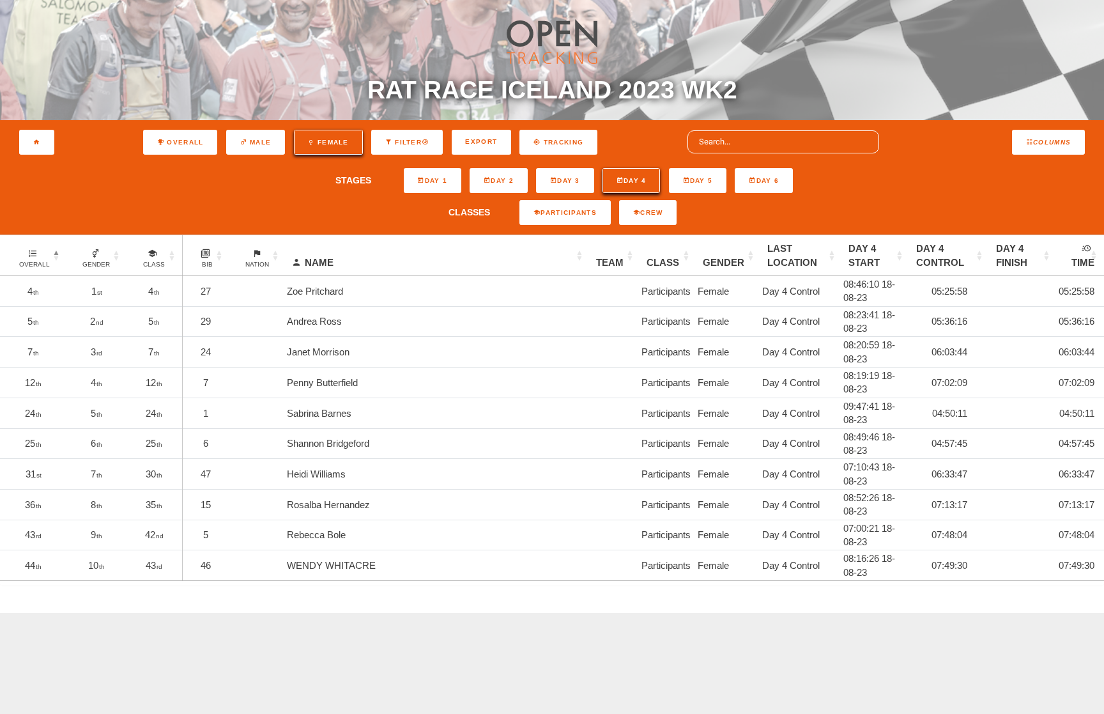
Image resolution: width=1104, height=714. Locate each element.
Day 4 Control (940, 255)
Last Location (792, 255)
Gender (723, 262)
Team (610, 262)
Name (319, 262)
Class (663, 262)
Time (1082, 262)
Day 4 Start (864, 255)
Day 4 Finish (1011, 255)
